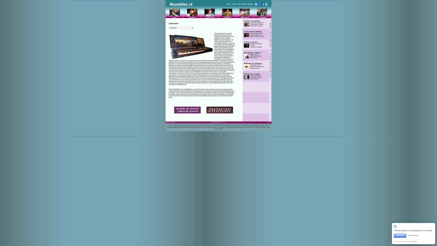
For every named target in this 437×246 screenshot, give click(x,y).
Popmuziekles (221, 127)
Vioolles (216, 128)
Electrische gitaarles (241, 125)
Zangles (221, 128)
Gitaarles (257, 125)
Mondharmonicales (186, 127)
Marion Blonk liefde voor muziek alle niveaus (252, 55)
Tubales (268, 127)
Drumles (226, 125)
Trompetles (263, 127)
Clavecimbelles (199, 125)
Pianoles (215, 127)
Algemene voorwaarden (170, 122)
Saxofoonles (228, 127)
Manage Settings (413, 235)
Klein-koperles (177, 127)
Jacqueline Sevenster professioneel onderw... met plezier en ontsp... (254, 23)
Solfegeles (241, 127)
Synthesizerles (248, 127)
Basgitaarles (176, 125)
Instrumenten (209, 17)
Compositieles (207, 125)
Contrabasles (214, 125)
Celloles (193, 125)
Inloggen (250, 4)
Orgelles (203, 127)
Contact (234, 4)
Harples (262, 125)
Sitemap (244, 4)
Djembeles (221, 125)
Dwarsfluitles (232, 125)
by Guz (268, 122)
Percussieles (209, 127)
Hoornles (267, 125)
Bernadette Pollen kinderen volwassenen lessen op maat (254, 66)
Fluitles (253, 125)
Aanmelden (262, 17)
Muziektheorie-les (196, 127)
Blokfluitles (183, 125)
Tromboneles (256, 127)
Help (239, 4)
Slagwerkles (235, 127)
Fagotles (248, 125)
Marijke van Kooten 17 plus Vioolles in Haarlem (253, 44)
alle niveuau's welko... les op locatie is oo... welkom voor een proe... (254, 34)
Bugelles (188, 125)
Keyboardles (170, 127)
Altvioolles (170, 125)
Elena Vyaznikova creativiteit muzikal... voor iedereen (253, 76)
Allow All (400, 235)
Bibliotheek (227, 17)
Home (228, 4)
